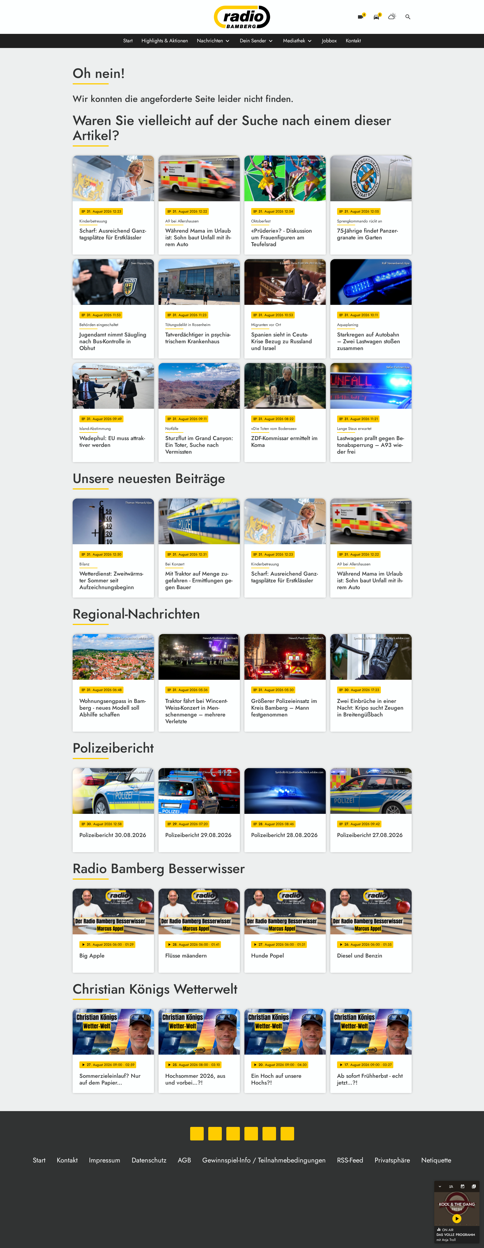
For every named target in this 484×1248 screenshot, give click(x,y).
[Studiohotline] (134, 17)
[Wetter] (392, 17)
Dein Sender (253, 40)
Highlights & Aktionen (165, 40)
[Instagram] (101, 17)
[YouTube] (112, 17)
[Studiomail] (123, 17)
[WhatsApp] (78, 17)
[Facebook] (89, 17)
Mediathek (294, 40)
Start (128, 40)
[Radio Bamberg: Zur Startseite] (242, 17)
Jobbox (329, 40)
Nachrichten (210, 40)
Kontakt (353, 40)
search (408, 17)
